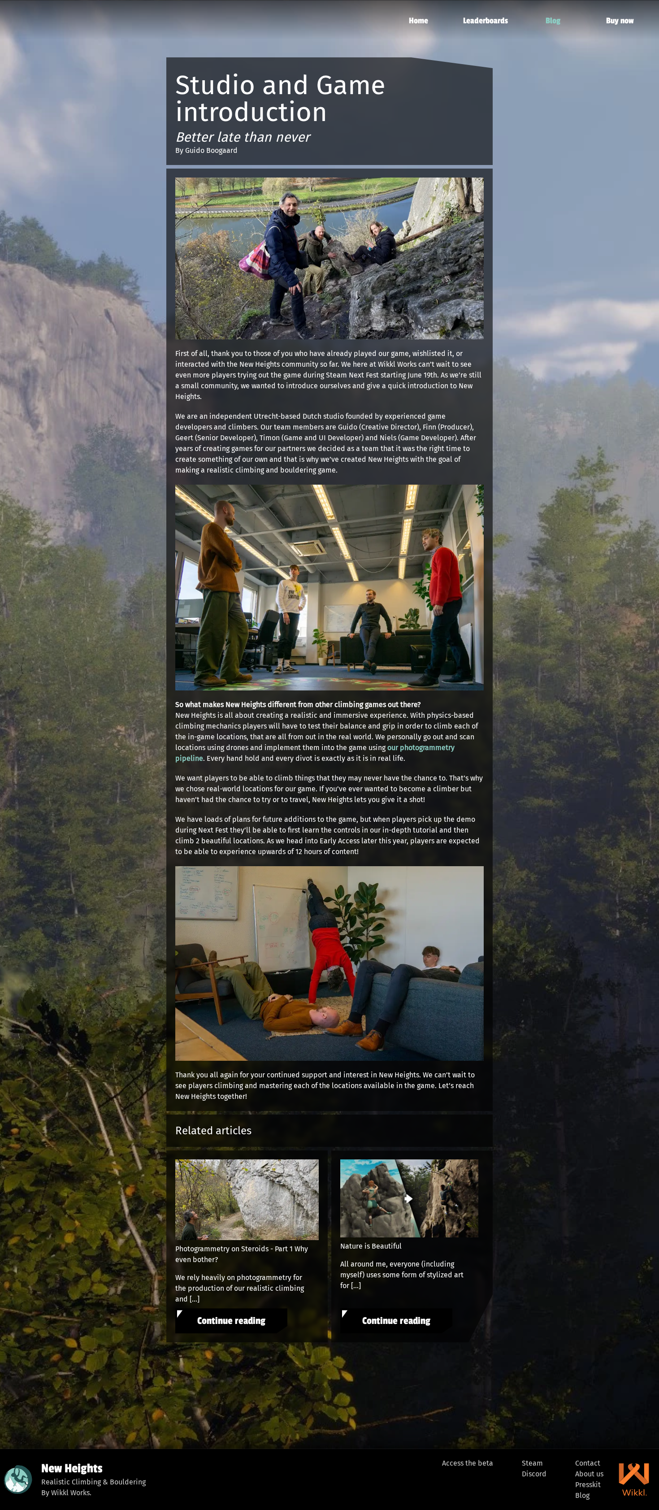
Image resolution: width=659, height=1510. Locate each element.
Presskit (588, 1484)
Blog (582, 1495)
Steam (532, 1463)
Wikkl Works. (71, 1492)
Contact (587, 1463)
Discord (534, 1474)
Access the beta (467, 1463)
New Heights (71, 1468)
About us (589, 1474)
